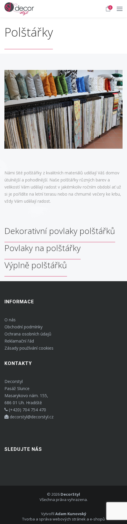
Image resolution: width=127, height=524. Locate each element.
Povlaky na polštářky (42, 247)
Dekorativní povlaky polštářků (59, 230)
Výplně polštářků (35, 265)
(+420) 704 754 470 (27, 409)
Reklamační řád (19, 341)
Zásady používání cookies (28, 348)
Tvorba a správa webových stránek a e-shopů (63, 519)
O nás (10, 319)
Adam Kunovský (70, 513)
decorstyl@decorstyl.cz (31, 417)
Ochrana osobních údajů (27, 334)
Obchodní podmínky (23, 327)
